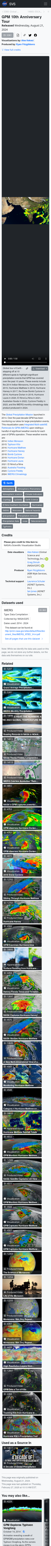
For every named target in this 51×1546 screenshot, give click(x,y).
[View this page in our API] (18, 35)
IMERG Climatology (17, 474)
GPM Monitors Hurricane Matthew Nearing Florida (20, 1202)
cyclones (18, 499)
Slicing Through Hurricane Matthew (21, 898)
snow (25, 521)
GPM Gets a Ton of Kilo (14, 1389)
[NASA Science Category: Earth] (24, 1531)
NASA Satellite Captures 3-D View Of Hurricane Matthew (21, 1179)
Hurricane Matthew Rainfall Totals (20, 1132)
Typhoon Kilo (14, 444)
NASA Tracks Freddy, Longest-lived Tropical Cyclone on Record (21, 757)
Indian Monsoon (15, 441)
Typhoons (7, 526)
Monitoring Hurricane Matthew (18, 1085)
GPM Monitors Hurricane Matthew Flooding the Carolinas (20, 1155)
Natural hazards (32, 510)
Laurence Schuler (36, 581)
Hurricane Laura (15, 460)
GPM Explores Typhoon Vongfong (18, 1526)
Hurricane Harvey (16, 450)
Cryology (7, 499)
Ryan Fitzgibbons (25, 44)
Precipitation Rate (11, 521)
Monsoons (17, 510)
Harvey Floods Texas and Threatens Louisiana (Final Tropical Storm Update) (21, 991)
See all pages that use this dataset (22, 638)
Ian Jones (32, 591)
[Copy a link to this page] (24, 35)
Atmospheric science (12, 494)
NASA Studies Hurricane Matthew (20, 1038)
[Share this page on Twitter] (30, 35)
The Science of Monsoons (16, 1272)
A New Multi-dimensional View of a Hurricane (20, 1062)
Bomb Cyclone (15, 454)
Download (40, 368)
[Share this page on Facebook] (35, 35)
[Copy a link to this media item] (27, 368)
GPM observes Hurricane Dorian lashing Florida (19, 828)
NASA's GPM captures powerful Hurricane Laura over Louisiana (19, 804)
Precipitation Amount (27, 515)
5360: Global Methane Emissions (11, 11)
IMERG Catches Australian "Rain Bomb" (19, 781)
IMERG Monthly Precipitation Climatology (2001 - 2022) (17, 711)
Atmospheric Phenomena (29, 489)
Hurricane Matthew (17, 447)
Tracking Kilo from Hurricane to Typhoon (19, 1413)
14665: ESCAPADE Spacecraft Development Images (35, 11)
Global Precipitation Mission (19, 414)
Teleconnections (38, 521)
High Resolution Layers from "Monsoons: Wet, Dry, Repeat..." (19, 1366)
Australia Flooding (16, 467)
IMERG (6, 510)
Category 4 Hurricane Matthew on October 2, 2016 (20, 1108)
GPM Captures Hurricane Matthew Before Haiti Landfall (20, 1249)
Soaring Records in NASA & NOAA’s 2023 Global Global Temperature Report (21, 734)
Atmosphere (8, 489)
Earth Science (32, 499)
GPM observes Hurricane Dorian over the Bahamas (19, 851)
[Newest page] (48, 11)
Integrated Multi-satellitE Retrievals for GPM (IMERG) (24, 426)
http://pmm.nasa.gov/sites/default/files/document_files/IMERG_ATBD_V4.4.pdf (25, 632)
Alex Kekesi (27, 40)
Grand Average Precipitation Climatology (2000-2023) (17, 687)
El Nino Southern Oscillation (16, 505)
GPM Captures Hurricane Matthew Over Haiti (20, 1225)
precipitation (9, 515)
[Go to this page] (22, 678)
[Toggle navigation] (45, 4)
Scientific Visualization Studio (12, 3)
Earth (9, 482)
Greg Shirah (33, 562)
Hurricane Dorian (16, 457)
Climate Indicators (33, 494)
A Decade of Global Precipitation (19, 1466)
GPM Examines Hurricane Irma (18, 945)
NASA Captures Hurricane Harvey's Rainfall (21, 1015)
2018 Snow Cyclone (13, 875)
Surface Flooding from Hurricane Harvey (19, 968)
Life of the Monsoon (13, 1296)
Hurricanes (37, 505)
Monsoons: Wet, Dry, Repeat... (18, 1319)
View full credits (12, 49)
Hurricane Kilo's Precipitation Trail (20, 1436)
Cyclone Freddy (15, 470)
